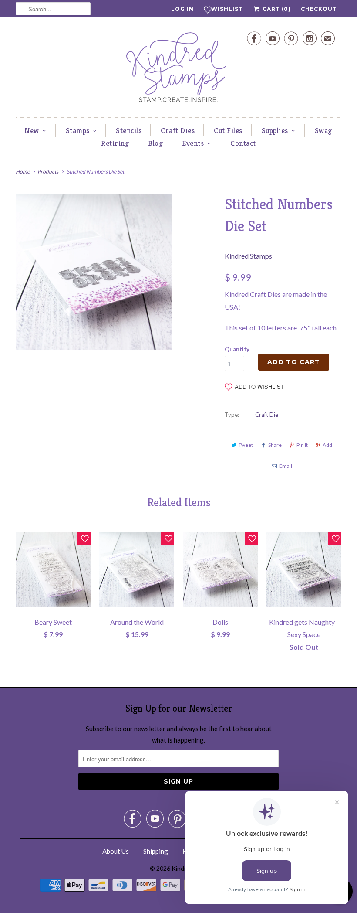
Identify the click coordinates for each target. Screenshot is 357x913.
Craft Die (266, 414)
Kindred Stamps (248, 256)
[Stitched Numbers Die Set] (94, 272)
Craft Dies (178, 130)
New (31, 130)
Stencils (128, 130)
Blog (155, 143)
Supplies (275, 130)
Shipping (155, 851)
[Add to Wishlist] (84, 538)
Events (193, 143)
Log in (182, 9)
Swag (323, 130)
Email (285, 466)
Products (47, 171)
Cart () (276, 9)
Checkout (319, 9)
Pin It (302, 445)
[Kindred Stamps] (178, 70)
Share (275, 445)
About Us (115, 851)
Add (327, 445)
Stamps (78, 130)
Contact (243, 143)
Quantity (237, 349)
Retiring (115, 143)
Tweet (246, 445)
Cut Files (228, 130)
